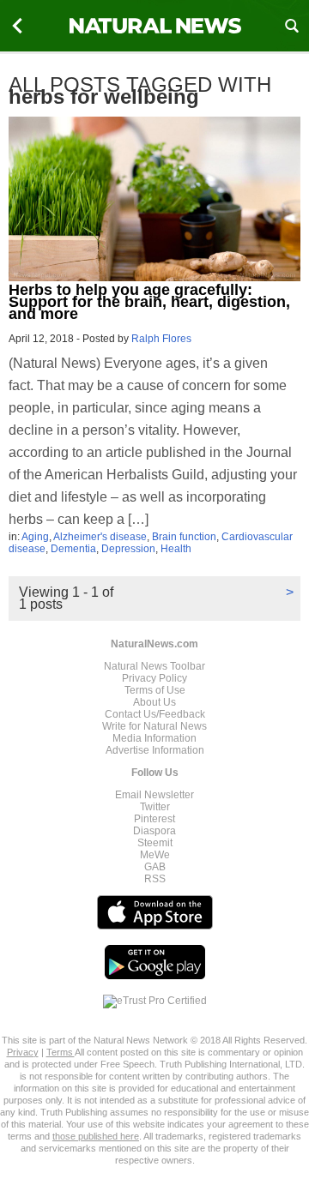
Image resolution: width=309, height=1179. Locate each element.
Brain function (184, 537)
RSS (155, 879)
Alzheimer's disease (100, 537)
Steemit (155, 843)
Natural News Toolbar (154, 666)
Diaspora (154, 831)
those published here (95, 1136)
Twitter (155, 807)
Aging (35, 537)
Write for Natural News (154, 726)
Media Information (154, 738)
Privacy (23, 1052)
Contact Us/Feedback (155, 714)
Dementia (73, 549)
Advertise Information (155, 750)
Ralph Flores (161, 339)
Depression (128, 549)
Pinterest (154, 819)
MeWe (155, 855)
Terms (60, 1052)
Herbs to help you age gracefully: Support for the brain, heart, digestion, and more (149, 301)
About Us (154, 702)
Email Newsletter (154, 795)
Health (176, 549)
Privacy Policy (154, 678)
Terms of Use (154, 690)
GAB (155, 867)
